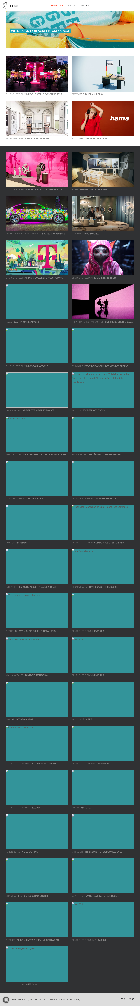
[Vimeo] (129, 999)
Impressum (50, 999)
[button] (62, 5)
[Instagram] (133, 999)
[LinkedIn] (122, 999)
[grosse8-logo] (10, 5)
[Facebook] (125, 999)
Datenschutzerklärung (69, 999)
